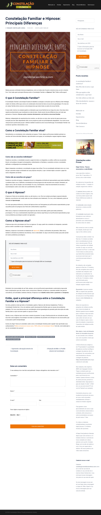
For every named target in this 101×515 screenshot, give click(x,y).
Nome (12, 391)
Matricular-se (51, 4)
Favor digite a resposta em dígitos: (20, 409)
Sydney (35, 512)
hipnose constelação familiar (46, 336)
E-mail (12, 400)
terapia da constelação (13, 339)
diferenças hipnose (30, 336)
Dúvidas (59, 4)
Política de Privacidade (88, 133)
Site (40, 400)
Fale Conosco (91, 4)
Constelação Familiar (41, 28)
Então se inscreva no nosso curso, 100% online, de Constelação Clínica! (34, 326)
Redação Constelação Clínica (16, 28)
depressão (36, 230)
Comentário (13, 375)
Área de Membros (81, 4)
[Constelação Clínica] (20, 5)
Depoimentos (66, 4)
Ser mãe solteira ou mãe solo (85, 98)
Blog (73, 4)
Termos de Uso (79, 133)
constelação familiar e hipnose (14, 336)
